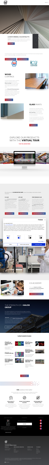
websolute (7, 462)
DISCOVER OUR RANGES (23, 59)
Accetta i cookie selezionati (24, 244)
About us (37, 448)
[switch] (19, 238)
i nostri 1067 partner (9, 224)
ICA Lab (15, 448)
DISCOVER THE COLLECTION (14, 43)
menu (46, 2)
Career (37, 453)
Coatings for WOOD (7, 448)
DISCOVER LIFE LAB (23, 213)
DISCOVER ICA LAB (9, 213)
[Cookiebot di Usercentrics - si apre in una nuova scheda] (39, 220)
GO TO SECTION (24, 375)
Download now (8, 432)
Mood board (29, 448)
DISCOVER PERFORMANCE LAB (38, 213)
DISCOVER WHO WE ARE (10, 59)
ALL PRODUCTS (9, 99)
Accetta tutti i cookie (38, 244)
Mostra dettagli (40, 241)
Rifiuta (10, 244)
